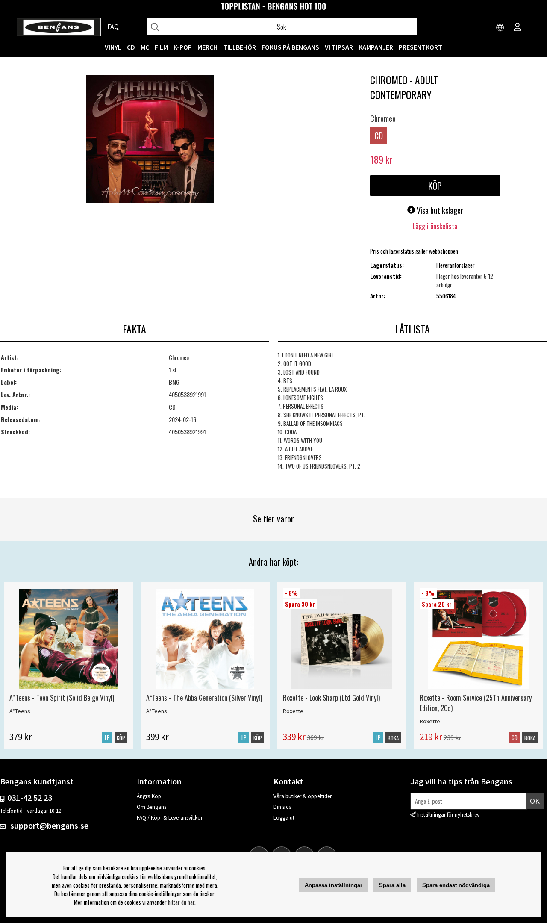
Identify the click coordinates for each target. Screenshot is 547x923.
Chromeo (383, 118)
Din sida (283, 807)
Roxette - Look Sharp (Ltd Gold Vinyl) (331, 698)
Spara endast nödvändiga (456, 885)
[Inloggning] (517, 28)
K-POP (183, 47)
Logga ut (284, 817)
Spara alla (392, 885)
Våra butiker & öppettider (303, 796)
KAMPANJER (376, 47)
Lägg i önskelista (435, 226)
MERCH (207, 47)
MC (145, 47)
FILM (161, 47)
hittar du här (181, 902)
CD (131, 47)
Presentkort (420, 47)
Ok (535, 801)
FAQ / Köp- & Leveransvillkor (170, 817)
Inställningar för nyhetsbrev (448, 814)
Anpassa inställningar (333, 885)
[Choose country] (500, 27)
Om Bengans (151, 807)
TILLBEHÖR (239, 47)
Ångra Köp (149, 796)
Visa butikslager (439, 210)
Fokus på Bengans (290, 47)
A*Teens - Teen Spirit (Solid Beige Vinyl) (61, 698)
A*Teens (19, 711)
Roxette (293, 711)
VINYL (113, 47)
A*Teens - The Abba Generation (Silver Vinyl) (204, 698)
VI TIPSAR (339, 47)
